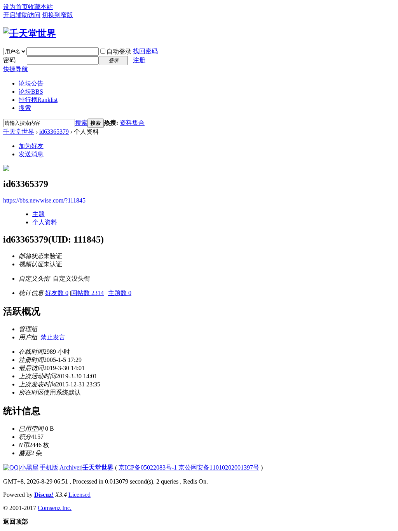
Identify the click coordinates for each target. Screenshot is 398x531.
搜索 (25, 108)
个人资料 (44, 222)
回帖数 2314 (87, 293)
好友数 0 (56, 293)
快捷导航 (15, 69)
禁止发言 (52, 337)
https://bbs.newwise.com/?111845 (44, 200)
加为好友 (31, 146)
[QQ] (11, 467)
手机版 (49, 467)
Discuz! (44, 494)
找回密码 (145, 51)
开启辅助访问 (21, 15)
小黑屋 (29, 467)
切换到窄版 (57, 15)
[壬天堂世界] (29, 33)
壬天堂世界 (18, 131)
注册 (139, 60)
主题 (38, 214)
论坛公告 (31, 83)
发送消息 (31, 154)
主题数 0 (119, 293)
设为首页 (15, 6)
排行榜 (38, 99)
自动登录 (118, 51)
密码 (9, 60)
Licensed (79, 494)
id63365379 (54, 131)
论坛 (31, 91)
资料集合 (132, 122)
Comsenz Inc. (55, 508)
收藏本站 (40, 6)
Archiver (70, 467)
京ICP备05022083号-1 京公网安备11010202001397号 (189, 467)
